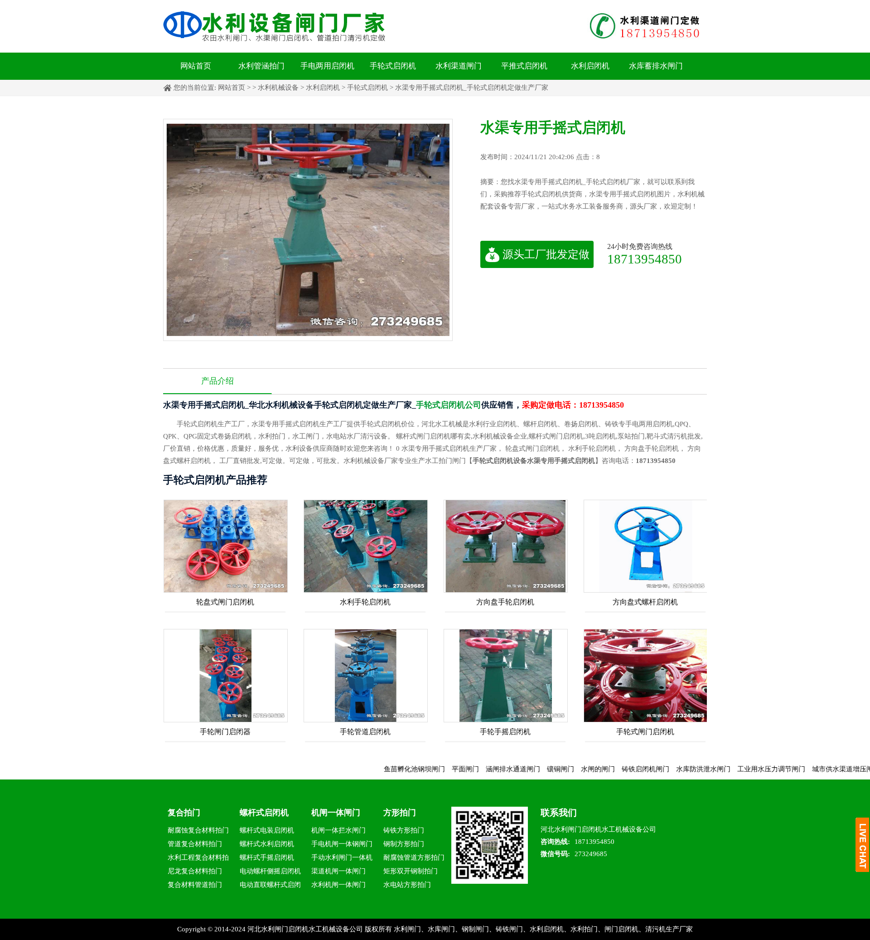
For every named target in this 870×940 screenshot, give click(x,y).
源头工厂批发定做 (546, 254)
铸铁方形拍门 (403, 830)
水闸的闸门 (567, 769)
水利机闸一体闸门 (338, 884)
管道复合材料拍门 (195, 843)
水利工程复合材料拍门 (198, 859)
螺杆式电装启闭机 (267, 830)
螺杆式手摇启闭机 (267, 857)
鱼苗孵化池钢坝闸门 (383, 769)
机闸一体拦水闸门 (338, 830)
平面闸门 (434, 769)
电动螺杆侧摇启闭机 (270, 871)
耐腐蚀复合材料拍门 (198, 830)
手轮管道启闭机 (365, 731)
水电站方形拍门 (407, 884)
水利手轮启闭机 (365, 602)
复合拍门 (184, 812)
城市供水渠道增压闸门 (815, 769)
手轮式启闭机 (393, 66)
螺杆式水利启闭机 (267, 843)
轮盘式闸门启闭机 (225, 602)
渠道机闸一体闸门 (338, 871)
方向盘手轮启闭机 (505, 602)
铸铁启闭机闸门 (614, 769)
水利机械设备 (278, 87)
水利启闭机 (590, 66)
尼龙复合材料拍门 (195, 871)
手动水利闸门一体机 (341, 857)
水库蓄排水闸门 (656, 66)
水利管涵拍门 (261, 66)
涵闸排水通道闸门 (482, 769)
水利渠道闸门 (458, 66)
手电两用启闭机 (327, 66)
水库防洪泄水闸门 (672, 769)
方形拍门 (399, 812)
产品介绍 (217, 380)
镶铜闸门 (529, 769)
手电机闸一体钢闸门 (341, 843)
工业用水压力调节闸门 (740, 769)
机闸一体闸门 (335, 812)
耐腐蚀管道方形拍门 (414, 857)
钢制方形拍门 (403, 843)
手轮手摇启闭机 (505, 731)
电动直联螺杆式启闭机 (270, 886)
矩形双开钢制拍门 (410, 871)
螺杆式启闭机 (264, 812)
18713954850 (644, 259)
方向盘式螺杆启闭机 (645, 602)
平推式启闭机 (524, 66)
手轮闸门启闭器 (225, 731)
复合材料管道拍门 (195, 884)
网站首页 (195, 66)
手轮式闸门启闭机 (645, 731)
